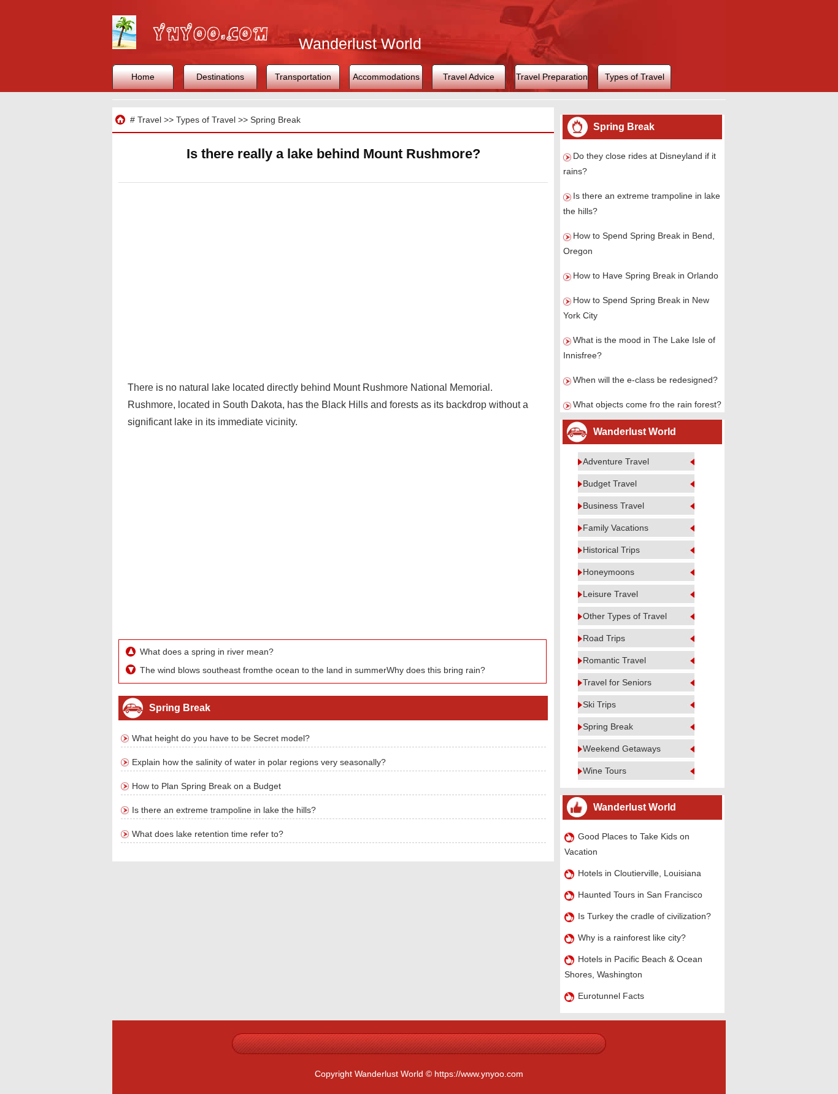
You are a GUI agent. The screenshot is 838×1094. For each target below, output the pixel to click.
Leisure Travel (610, 594)
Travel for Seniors (617, 682)
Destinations (220, 77)
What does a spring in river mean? (207, 652)
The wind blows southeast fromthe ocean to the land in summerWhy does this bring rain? (312, 670)
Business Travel (613, 505)
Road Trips (604, 638)
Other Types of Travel (625, 616)
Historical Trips (611, 550)
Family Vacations (615, 528)
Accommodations (386, 77)
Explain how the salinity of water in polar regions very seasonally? (259, 762)
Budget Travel (610, 483)
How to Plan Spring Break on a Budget (206, 786)
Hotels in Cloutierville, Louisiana (639, 873)
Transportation (303, 77)
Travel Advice (468, 77)
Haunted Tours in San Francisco (640, 894)
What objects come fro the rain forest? (647, 404)
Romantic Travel (614, 660)
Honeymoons (608, 572)
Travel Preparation (552, 77)
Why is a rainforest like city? (632, 937)
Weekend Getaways (622, 748)
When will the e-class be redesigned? (645, 380)
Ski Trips (599, 704)
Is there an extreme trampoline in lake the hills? (224, 810)
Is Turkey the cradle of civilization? (644, 916)
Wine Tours (604, 771)
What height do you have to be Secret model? (221, 738)
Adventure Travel (616, 461)
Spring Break (275, 120)
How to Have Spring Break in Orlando (645, 275)
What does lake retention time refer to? (207, 834)
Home (143, 77)
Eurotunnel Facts (611, 996)
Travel (149, 120)
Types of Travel (634, 77)
